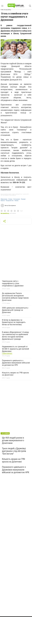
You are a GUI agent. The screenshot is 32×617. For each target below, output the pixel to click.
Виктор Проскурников (10, 205)
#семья (10, 199)
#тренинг (23, 199)
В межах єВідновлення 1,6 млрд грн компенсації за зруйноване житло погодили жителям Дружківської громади (15, 335)
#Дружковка (4, 199)
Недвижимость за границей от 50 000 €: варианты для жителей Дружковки (15, 348)
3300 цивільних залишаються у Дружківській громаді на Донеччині (15, 310)
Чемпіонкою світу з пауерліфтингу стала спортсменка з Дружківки (12, 283)
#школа (3, 200)
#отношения (16, 199)
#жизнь (16, 200)
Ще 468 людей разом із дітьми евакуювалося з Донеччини (13, 440)
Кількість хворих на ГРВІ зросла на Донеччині (15, 373)
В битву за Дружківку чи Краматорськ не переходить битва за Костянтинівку (14, 322)
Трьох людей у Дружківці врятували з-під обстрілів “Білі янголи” (14, 451)
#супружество (10, 200)
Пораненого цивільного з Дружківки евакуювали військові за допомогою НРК (16, 362)
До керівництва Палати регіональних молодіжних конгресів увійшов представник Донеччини (15, 296)
